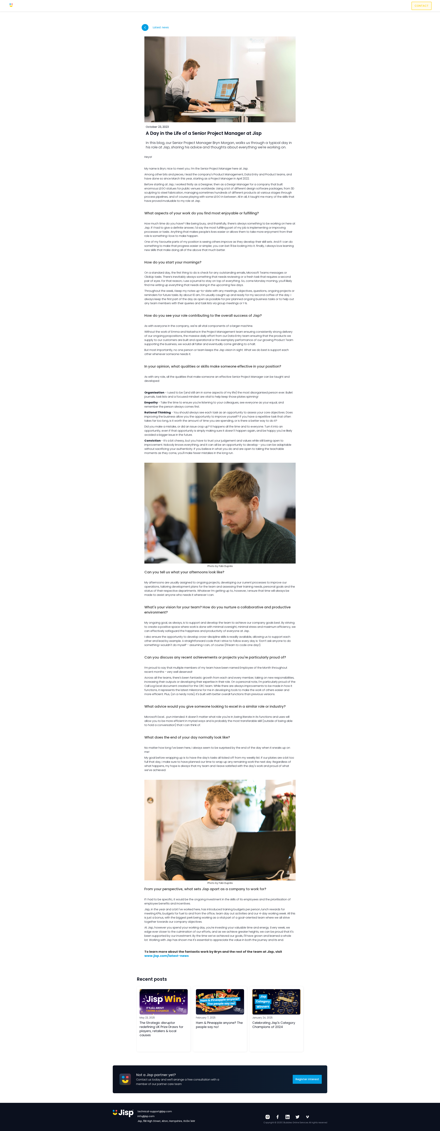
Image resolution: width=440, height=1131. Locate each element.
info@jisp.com (146, 1116)
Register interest (307, 1079)
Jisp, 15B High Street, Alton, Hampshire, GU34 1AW (166, 1121)
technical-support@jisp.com (155, 1111)
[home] (16, 6)
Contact (421, 6)
